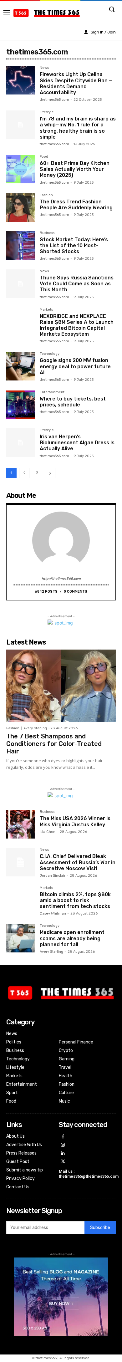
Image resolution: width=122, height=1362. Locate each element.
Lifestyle (47, 112)
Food (44, 157)
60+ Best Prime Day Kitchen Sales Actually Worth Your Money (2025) (74, 169)
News (44, 68)
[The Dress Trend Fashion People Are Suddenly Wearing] (20, 207)
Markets (46, 310)
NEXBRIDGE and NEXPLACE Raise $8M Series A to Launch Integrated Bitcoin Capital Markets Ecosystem (77, 325)
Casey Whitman (53, 913)
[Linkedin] (63, 1153)
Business (47, 233)
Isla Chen (47, 832)
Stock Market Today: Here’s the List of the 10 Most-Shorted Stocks (74, 245)
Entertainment (52, 392)
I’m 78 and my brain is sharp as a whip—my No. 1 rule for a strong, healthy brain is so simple (78, 128)
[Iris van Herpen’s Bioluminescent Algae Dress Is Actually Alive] (20, 442)
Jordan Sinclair (52, 876)
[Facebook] (63, 1137)
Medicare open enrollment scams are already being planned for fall (72, 938)
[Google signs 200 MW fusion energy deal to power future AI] (20, 366)
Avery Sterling (35, 728)
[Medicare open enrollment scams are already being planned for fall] (20, 938)
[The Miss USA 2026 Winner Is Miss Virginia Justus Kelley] (20, 824)
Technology (49, 354)
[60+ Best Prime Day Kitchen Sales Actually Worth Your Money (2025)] (20, 169)
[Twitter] (63, 1162)
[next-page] (50, 473)
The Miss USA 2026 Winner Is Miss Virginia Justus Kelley (75, 821)
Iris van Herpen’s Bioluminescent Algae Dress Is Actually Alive (77, 442)
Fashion (46, 195)
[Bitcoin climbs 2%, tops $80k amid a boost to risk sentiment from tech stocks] (20, 900)
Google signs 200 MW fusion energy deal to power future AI (75, 366)
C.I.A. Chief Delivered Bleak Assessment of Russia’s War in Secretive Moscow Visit (77, 862)
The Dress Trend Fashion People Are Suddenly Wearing (76, 205)
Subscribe (100, 1227)
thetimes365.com (54, 100)
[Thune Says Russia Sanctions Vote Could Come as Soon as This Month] (20, 283)
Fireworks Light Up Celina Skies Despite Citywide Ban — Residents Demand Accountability (76, 83)
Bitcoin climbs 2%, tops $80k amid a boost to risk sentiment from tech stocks (75, 900)
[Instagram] (63, 1145)
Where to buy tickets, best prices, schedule (73, 402)
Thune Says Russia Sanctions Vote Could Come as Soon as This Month (77, 284)
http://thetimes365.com (61, 579)
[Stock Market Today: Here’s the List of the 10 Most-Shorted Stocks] (20, 245)
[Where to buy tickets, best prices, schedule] (20, 404)
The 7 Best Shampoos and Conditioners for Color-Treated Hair (54, 743)
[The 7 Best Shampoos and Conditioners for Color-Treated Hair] (61, 686)
